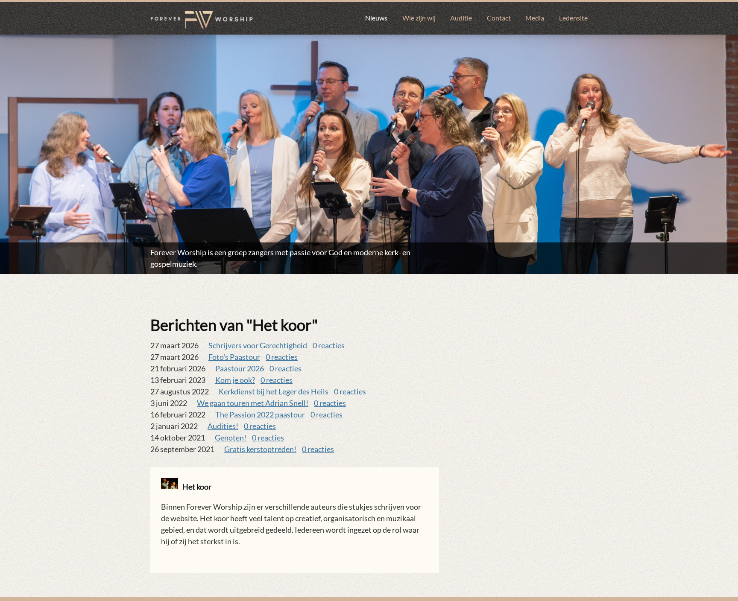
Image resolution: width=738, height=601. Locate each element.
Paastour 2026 (239, 368)
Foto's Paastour (234, 357)
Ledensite (573, 18)
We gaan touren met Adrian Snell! (252, 403)
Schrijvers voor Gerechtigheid (257, 345)
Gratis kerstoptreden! (260, 449)
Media (534, 18)
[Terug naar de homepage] (201, 20)
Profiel (165, 558)
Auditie (461, 18)
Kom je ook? (235, 380)
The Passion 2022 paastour (260, 414)
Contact (499, 18)
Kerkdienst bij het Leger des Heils (273, 391)
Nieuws (376, 18)
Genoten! (230, 437)
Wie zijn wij (419, 18)
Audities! (223, 426)
